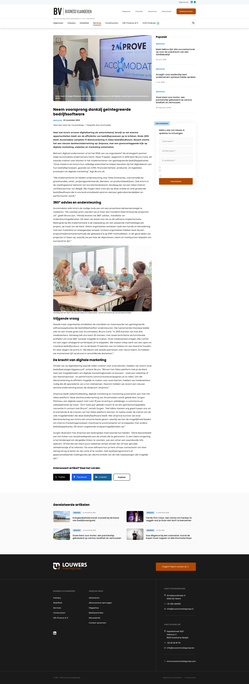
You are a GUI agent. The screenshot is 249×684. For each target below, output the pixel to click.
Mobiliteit (84, 23)
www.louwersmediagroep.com (181, 661)
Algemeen (58, 23)
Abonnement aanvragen (100, 603)
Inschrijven (176, 181)
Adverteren (152, 11)
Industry (71, 23)
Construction (111, 23)
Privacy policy (190, 678)
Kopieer (122, 477)
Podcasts (139, 11)
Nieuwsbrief (166, 11)
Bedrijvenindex (186, 11)
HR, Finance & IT (130, 23)
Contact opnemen (97, 623)
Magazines (126, 11)
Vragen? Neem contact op (174, 566)
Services (97, 23)
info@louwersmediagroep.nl (180, 609)
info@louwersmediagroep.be (180, 648)
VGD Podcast (149, 23)
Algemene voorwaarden (172, 678)
